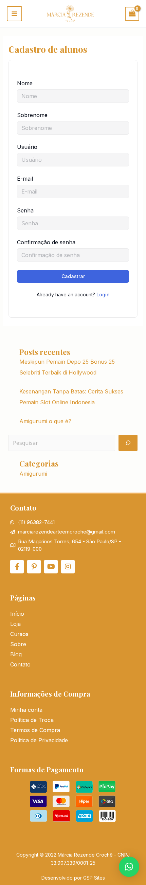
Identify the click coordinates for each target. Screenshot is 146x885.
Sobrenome (32, 115)
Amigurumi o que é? (45, 421)
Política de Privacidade (39, 740)
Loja (15, 623)
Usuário (27, 146)
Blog (16, 654)
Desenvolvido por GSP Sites (73, 878)
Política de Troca (32, 720)
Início (17, 613)
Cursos (19, 634)
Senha (25, 210)
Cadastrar (73, 276)
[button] (129, 867)
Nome (25, 83)
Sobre (18, 644)
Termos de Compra (35, 730)
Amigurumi (33, 473)
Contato (20, 664)
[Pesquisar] (128, 443)
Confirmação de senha (46, 242)
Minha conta (26, 709)
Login (103, 294)
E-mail (25, 178)
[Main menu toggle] (14, 13)
